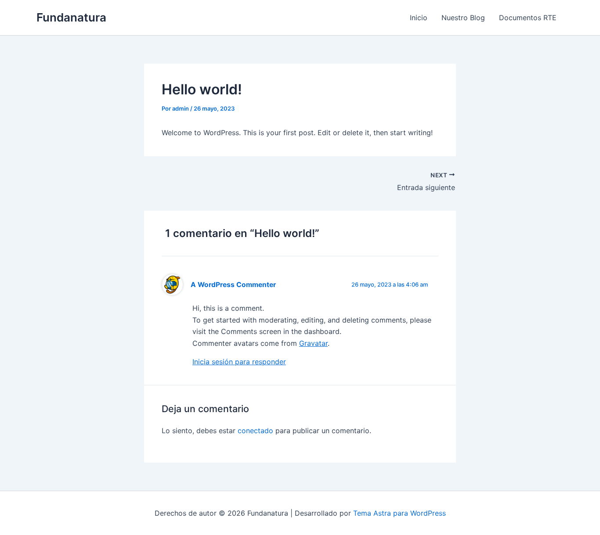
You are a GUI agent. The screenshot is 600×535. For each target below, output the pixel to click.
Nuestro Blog (463, 17)
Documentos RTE (528, 17)
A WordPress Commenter (233, 284)
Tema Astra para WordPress (399, 513)
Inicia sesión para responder (239, 361)
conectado (255, 430)
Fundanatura (71, 17)
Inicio (418, 17)
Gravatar (313, 343)
